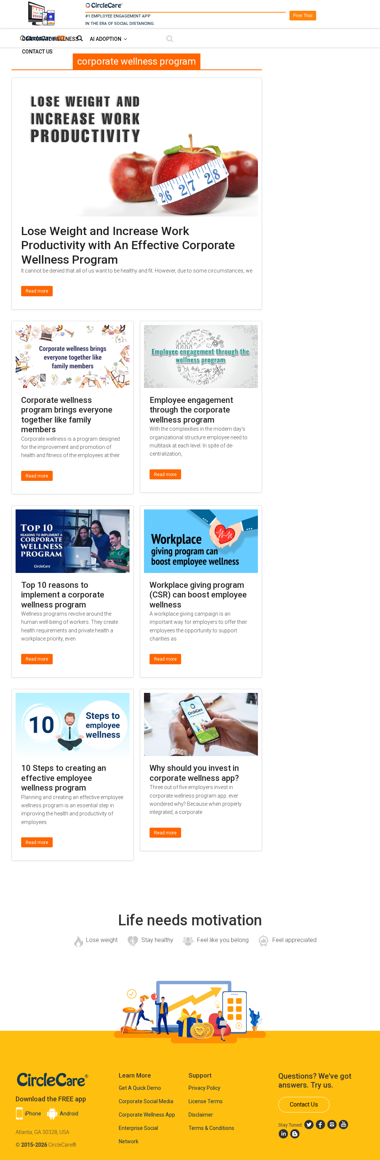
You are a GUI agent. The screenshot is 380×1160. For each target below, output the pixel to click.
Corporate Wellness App (147, 1115)
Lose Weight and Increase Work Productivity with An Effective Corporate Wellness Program (128, 245)
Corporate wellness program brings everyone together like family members (66, 414)
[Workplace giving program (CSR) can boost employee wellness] (201, 514)
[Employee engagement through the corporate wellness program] (201, 329)
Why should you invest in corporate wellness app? (194, 772)
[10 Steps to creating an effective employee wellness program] (73, 697)
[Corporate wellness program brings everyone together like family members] (73, 329)
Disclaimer (201, 1115)
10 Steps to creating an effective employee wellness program (63, 777)
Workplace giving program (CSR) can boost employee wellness (198, 594)
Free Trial (302, 15)
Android (69, 1114)
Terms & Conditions (211, 1128)
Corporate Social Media (146, 1101)
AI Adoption (105, 39)
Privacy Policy (204, 1088)
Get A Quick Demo (140, 1088)
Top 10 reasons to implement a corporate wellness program (62, 594)
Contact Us (37, 52)
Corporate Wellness (50, 39)
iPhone (33, 1114)
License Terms (206, 1101)
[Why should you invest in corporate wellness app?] (201, 697)
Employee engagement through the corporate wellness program (191, 409)
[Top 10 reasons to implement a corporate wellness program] (73, 514)
